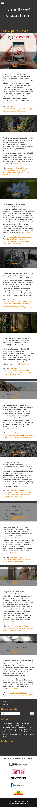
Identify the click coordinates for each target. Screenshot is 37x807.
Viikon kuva (23, 734)
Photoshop (12, 730)
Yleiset (26, 626)
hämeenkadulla (17, 492)
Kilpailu (12, 106)
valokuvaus (20, 243)
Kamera (12, 299)
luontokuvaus (8, 241)
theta (18, 174)
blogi (9, 492)
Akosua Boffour (12, 301)
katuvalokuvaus (17, 495)
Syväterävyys (18, 308)
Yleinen (28, 237)
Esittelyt (18, 168)
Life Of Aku (21, 628)
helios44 (15, 695)
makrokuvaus (18, 241)
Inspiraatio (13, 237)
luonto (28, 370)
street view (11, 174)
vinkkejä (28, 437)
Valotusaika (28, 308)
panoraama (7, 172)
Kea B (21, 435)
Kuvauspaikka (13, 437)
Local (4, 730)
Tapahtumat (28, 730)
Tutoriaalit (21, 237)
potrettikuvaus (8, 497)
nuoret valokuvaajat (14, 109)
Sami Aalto (18, 497)
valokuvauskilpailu (9, 111)
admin (15, 66)
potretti (27, 495)
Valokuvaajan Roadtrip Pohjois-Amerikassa (18, 510)
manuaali (22, 695)
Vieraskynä (13, 734)
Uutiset (27, 732)
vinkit (20, 630)
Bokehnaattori (15, 647)
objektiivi (29, 695)
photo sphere (17, 172)
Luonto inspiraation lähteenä (14, 321)
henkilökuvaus (28, 492)
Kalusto (24, 168)
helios (9, 695)
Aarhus (5, 723)
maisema (6, 561)
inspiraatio (22, 239)
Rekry (20, 730)
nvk (14, 243)
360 (8, 170)
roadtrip (20, 561)
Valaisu (5, 734)
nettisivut (29, 628)
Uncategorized (17, 732)
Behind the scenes (22, 723)
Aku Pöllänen (12, 559)
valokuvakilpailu (28, 109)
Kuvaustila (25, 304)
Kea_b (21, 301)
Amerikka (20, 559)
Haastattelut (20, 725)
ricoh (24, 172)
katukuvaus (7, 495)
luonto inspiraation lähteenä (13, 372)
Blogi (4, 725)
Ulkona (22, 437)
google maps (21, 170)
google (13, 170)
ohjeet (5, 630)
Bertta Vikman (12, 239)
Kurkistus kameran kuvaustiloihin (15, 256)
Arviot (12, 168)
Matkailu (13, 561)
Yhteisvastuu (21, 111)
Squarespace (13, 630)
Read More (17, 164)
